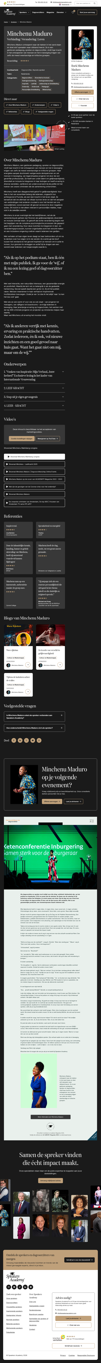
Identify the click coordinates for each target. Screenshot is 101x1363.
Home (6, 22)
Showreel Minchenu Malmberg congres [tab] (24, 457)
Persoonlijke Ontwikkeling (31, 89)
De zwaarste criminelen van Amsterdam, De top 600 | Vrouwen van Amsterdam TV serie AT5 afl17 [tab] (34, 503)
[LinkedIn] (25, 1287)
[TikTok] (19, 1287)
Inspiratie (25, 83)
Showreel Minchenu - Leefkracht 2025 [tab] (23, 464)
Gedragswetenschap (46, 80)
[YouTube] (14, 1287)
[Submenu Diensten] (66, 12)
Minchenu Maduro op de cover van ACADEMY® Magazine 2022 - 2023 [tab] (35, 479)
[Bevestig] (94, 3)
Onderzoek (35, 86)
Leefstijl (33, 83)
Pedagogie (45, 86)
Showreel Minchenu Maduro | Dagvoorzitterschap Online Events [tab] (32, 472)
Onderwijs (25, 86)
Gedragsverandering (29, 80)
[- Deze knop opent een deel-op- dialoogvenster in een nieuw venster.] (13, 740)
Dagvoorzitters (27, 78)
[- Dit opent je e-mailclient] (32, 740)
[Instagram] (8, 1287)
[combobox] (83, 3)
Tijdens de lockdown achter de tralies (18, 678)
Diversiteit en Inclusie (42, 78)
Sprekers (14, 22)
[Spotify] (30, 1287)
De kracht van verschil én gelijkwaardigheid (49, 652)
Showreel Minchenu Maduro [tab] (19, 494)
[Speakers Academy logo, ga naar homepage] (10, 12)
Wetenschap (46, 89)
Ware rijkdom (12, 650)
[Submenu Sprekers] (28, 12)
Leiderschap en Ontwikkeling (49, 83)
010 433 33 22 (42, 2)
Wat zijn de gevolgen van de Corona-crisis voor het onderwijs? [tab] (32, 487)
